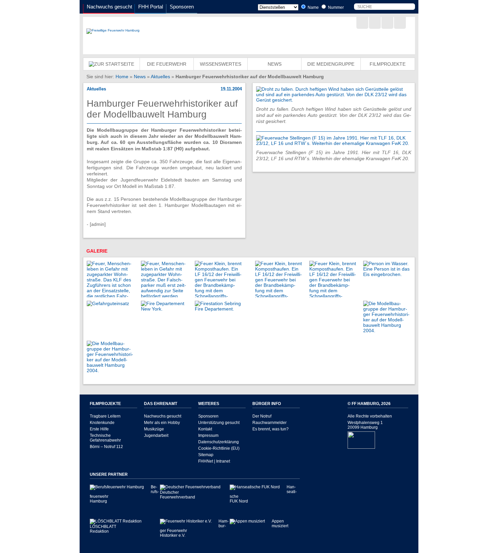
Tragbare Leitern (105, 416)
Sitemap (205, 454)
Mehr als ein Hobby (162, 422)
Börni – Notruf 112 (106, 446)
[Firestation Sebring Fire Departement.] (218, 309)
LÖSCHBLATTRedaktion (103, 529)
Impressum (208, 435)
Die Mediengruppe (330, 64)
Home (122, 76)
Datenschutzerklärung (218, 442)
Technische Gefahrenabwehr (105, 438)
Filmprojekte (388, 64)
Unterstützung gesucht (219, 422)
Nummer (335, 7)
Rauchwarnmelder (269, 422)
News (275, 64)
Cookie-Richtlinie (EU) (219, 448)
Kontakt (205, 429)
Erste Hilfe (99, 429)
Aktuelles (160, 76)
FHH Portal (150, 6)
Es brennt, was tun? (270, 429)
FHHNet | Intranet (214, 461)
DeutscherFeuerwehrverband (177, 494)
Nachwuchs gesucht (109, 6)
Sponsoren (182, 6)
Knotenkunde (102, 422)
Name (313, 7)
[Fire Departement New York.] (164, 309)
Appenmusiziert (280, 523)
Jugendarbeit (156, 435)
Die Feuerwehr (166, 64)
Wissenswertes (220, 64)
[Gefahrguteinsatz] (108, 303)
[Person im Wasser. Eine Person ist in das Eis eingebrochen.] (387, 274)
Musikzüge (154, 429)
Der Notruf (261, 416)
